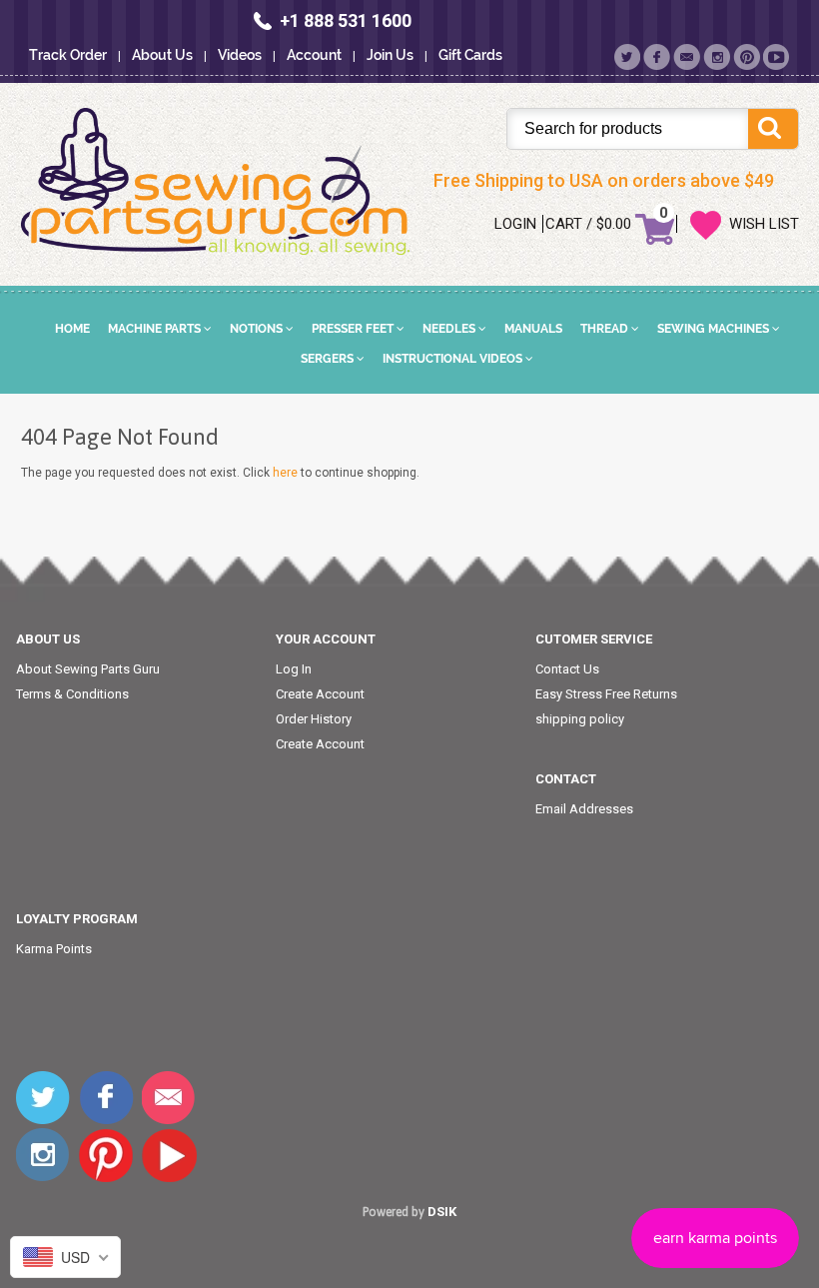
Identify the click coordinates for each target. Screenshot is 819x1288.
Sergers (329, 359)
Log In (294, 668)
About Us (162, 55)
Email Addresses (584, 808)
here (285, 473)
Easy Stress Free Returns (606, 693)
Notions (258, 329)
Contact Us (567, 668)
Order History (314, 718)
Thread (605, 329)
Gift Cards (470, 55)
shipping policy (579, 718)
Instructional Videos (454, 359)
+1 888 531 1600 (345, 20)
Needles (450, 329)
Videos (240, 55)
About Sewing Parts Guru (88, 668)
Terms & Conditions (72, 693)
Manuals (533, 329)
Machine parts (156, 329)
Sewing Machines (714, 329)
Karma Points (54, 948)
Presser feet (354, 329)
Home (72, 329)
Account (314, 55)
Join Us (390, 55)
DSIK (441, 1211)
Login (515, 224)
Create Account (320, 693)
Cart (563, 224)
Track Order (68, 55)
